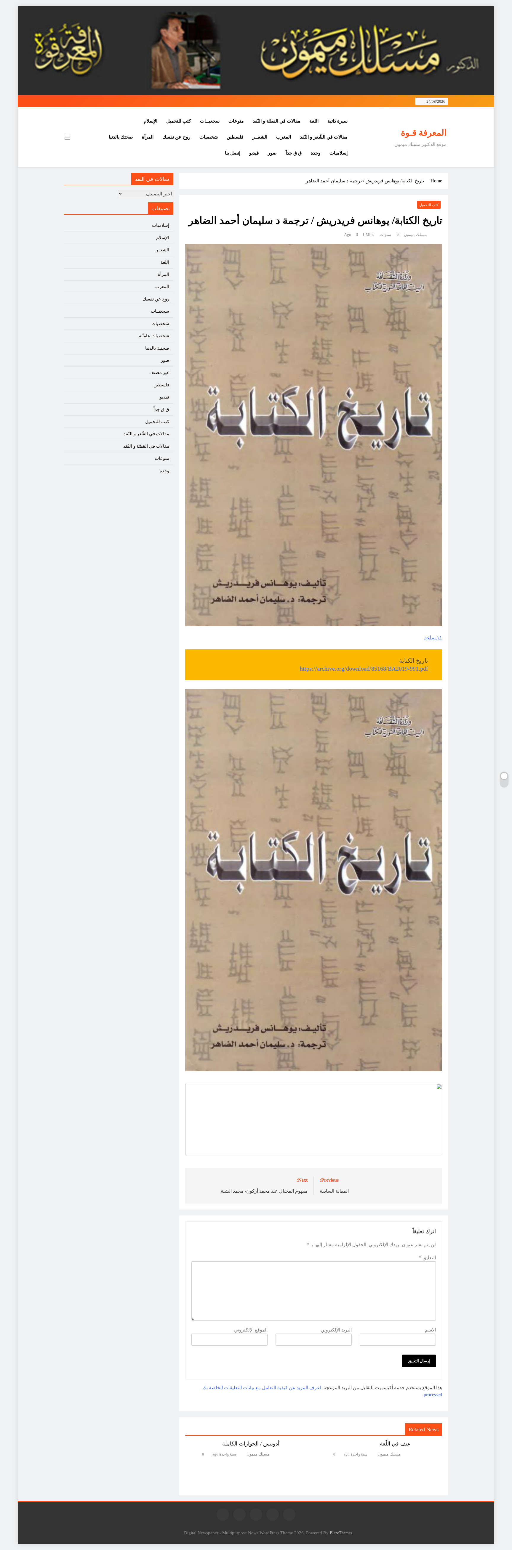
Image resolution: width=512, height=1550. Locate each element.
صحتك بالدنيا (121, 136)
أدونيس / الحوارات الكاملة (250, 1444)
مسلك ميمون (415, 234)
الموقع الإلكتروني (251, 1329)
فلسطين (235, 136)
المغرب (283, 136)
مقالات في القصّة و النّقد (276, 120)
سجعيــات (210, 120)
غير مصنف (159, 372)
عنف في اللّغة (395, 1444)
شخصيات (208, 136)
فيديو (254, 152)
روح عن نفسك (176, 136)
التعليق (427, 1257)
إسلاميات (338, 152)
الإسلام (150, 120)
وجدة (316, 152)
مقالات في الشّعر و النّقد (324, 136)
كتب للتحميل (178, 120)
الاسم (430, 1329)
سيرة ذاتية (337, 120)
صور (272, 152)
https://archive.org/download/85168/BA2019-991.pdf (364, 668)
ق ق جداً (294, 152)
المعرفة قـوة (424, 132)
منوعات (236, 120)
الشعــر (259, 136)
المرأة (147, 136)
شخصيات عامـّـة (154, 335)
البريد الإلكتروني (336, 1329)
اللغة (314, 120)
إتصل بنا (232, 152)
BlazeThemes (341, 1532)
